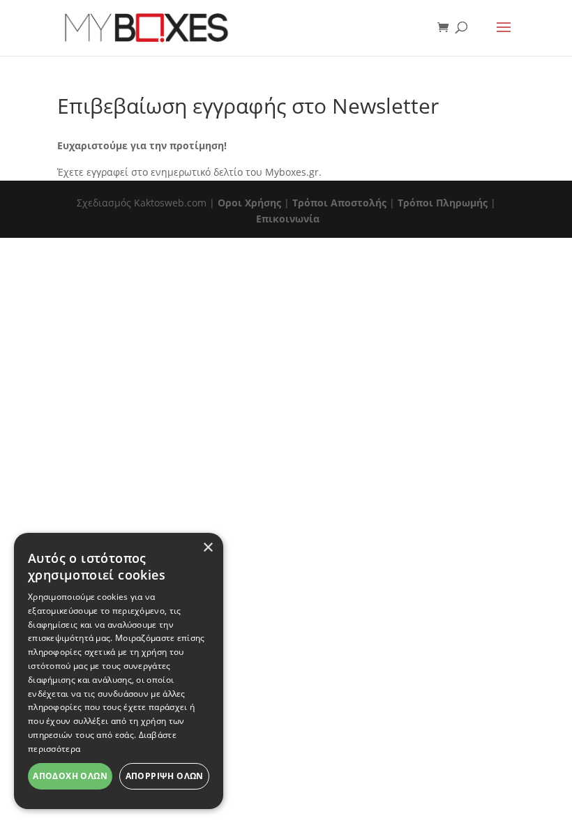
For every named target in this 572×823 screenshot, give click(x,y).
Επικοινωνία (287, 218)
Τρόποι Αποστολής (339, 202)
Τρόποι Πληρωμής (443, 202)
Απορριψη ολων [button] (165, 776)
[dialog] (118, 671)
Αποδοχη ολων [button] (70, 776)
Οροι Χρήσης (249, 202)
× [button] (207, 548)
